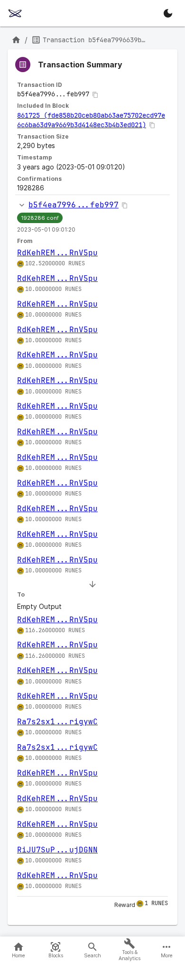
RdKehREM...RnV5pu (57, 253)
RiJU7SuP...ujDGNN (57, 850)
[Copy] (95, 95)
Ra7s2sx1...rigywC (57, 722)
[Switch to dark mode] (167, 13)
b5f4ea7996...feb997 (73, 205)
